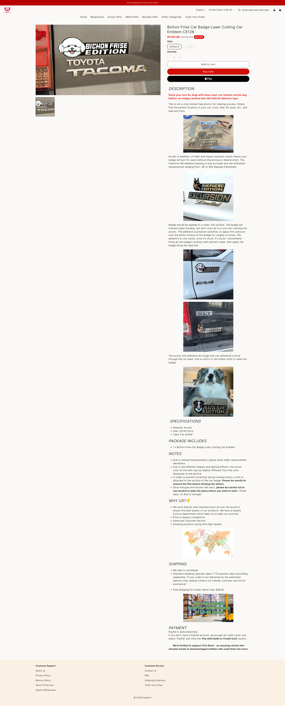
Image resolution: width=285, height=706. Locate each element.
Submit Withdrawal (46, 690)
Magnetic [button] (190, 46)
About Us (40, 670)
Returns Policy (43, 680)
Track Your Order (154, 685)
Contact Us (151, 670)
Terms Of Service (45, 685)
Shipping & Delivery (155, 680)
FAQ (147, 675)
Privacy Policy (43, 675)
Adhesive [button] (174, 46)
